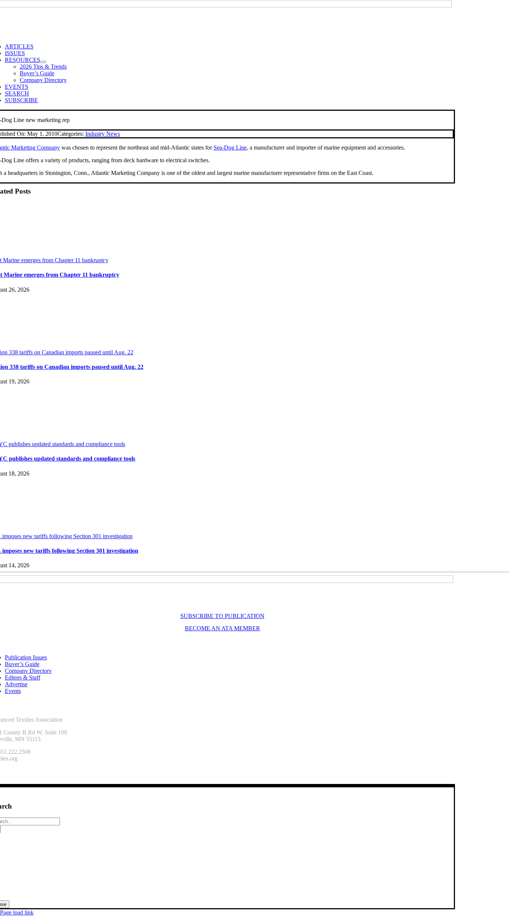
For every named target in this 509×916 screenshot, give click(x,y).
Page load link (17, 912)
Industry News (102, 134)
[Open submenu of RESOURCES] (43, 62)
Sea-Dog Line (230, 147)
